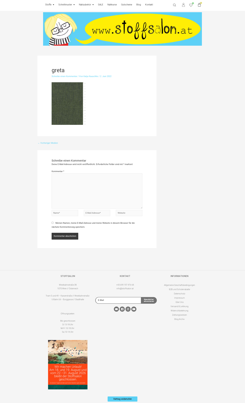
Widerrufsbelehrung (179, 311)
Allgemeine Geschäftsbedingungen (179, 285)
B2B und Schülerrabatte (179, 289)
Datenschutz (179, 293)
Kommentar (58, 171)
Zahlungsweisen (179, 315)
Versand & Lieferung (179, 306)
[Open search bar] (174, 5)
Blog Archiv (179, 319)
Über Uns (180, 302)
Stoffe (48, 4)
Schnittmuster (65, 4)
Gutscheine (126, 4)
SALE (100, 4)
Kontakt (149, 4)
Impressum (179, 298)
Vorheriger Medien (48, 143)
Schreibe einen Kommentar (64, 76)
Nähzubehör (85, 4)
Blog (138, 4)
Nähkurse (112, 4)
